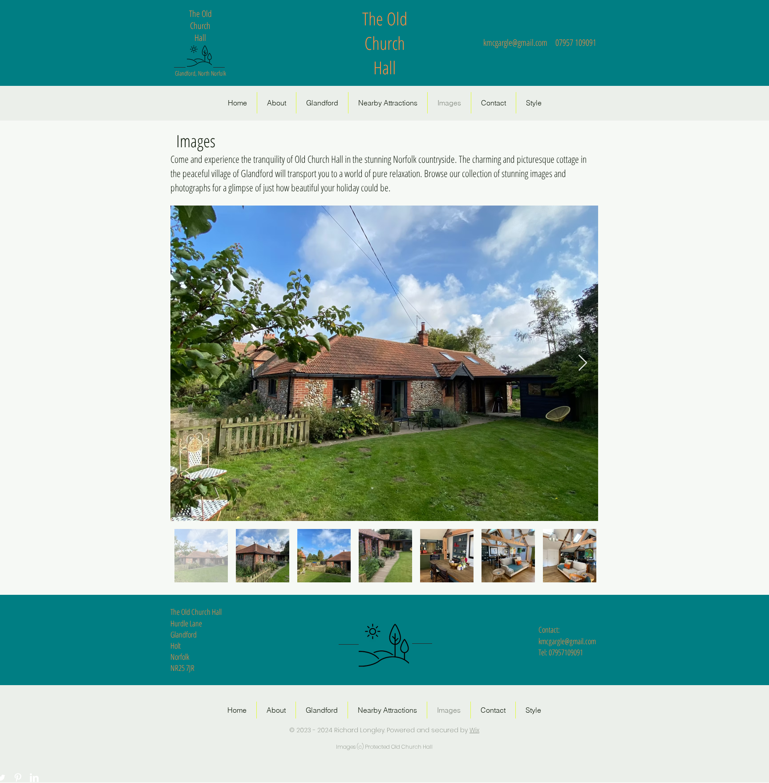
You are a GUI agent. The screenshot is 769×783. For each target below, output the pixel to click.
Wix (474, 730)
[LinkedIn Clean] (34, 777)
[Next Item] (583, 363)
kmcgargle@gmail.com (515, 42)
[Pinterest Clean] (17, 777)
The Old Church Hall (384, 43)
